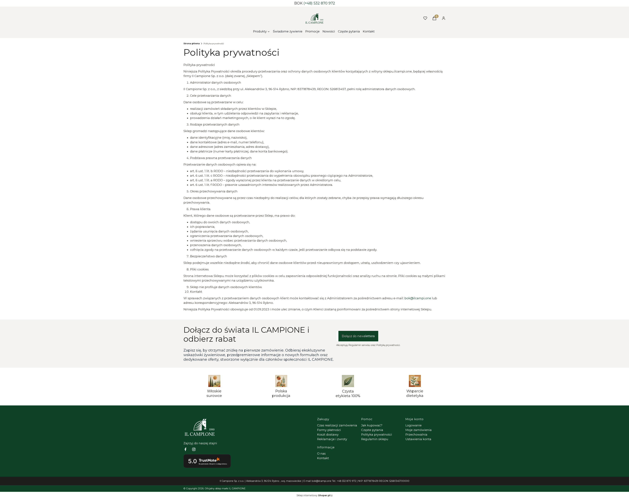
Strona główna (191, 43)
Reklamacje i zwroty (332, 439)
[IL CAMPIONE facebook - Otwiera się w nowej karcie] (185, 449)
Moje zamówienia (418, 430)
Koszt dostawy (328, 434)
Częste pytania (372, 430)
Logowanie (413, 425)
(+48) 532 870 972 (319, 3)
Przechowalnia (416, 434)
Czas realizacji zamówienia (337, 425)
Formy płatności (329, 430)
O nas (321, 453)
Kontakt (323, 458)
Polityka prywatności (376, 434)
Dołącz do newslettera (358, 336)
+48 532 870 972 (346, 480)
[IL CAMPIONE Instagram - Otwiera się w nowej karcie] (194, 449)
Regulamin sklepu (374, 439)
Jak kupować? (371, 425)
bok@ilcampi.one (321, 480)
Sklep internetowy (313, 495)
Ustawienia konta (418, 439)
